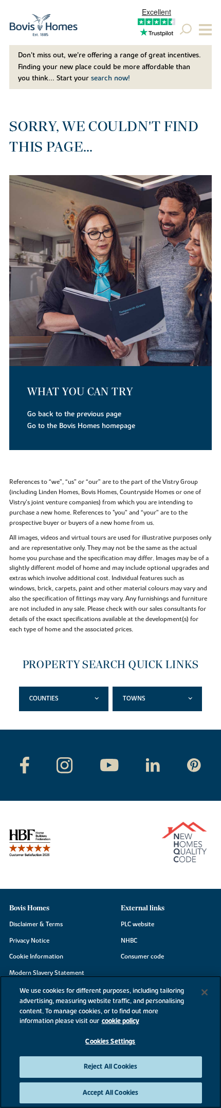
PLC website (137, 924)
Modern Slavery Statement (46, 973)
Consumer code (142, 956)
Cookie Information (36, 956)
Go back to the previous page (74, 414)
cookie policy (120, 1021)
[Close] (204, 992)
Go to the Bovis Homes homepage (81, 426)
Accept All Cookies (110, 1093)
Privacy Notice (29, 940)
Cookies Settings (110, 1041)
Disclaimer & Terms (36, 924)
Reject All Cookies (110, 1066)
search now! (110, 78)
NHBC (129, 940)
